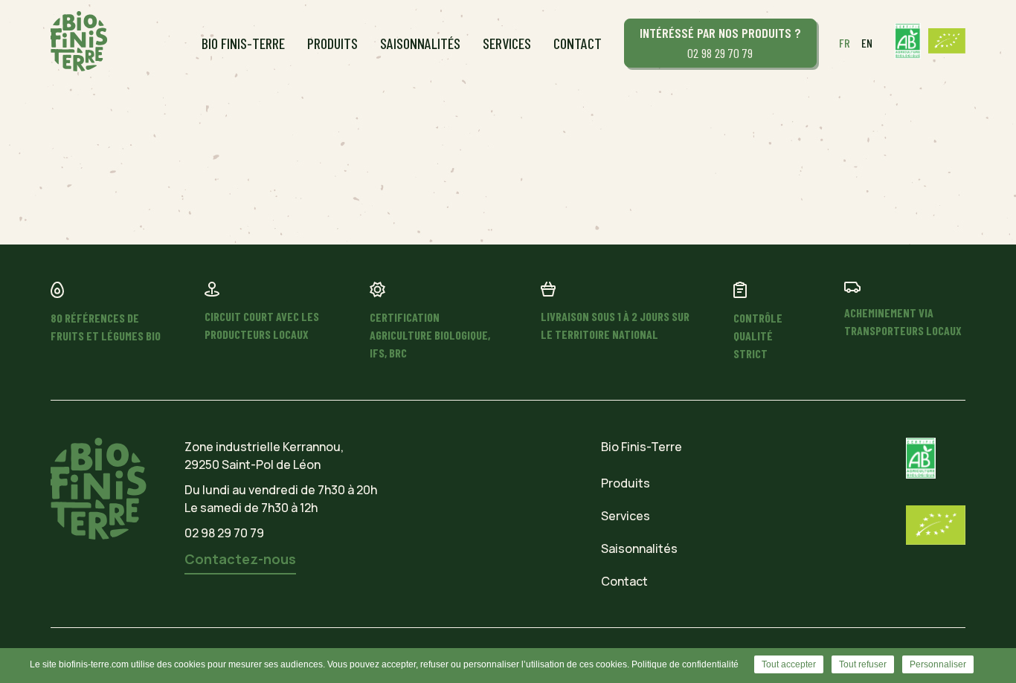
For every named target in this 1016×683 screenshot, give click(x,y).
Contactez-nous (240, 559)
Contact (577, 43)
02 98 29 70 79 (720, 43)
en (866, 43)
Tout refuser (863, 664)
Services (507, 43)
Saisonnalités (420, 43)
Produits (332, 43)
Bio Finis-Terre (243, 43)
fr (844, 43)
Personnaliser (938, 664)
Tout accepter (789, 664)
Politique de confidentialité (685, 664)
